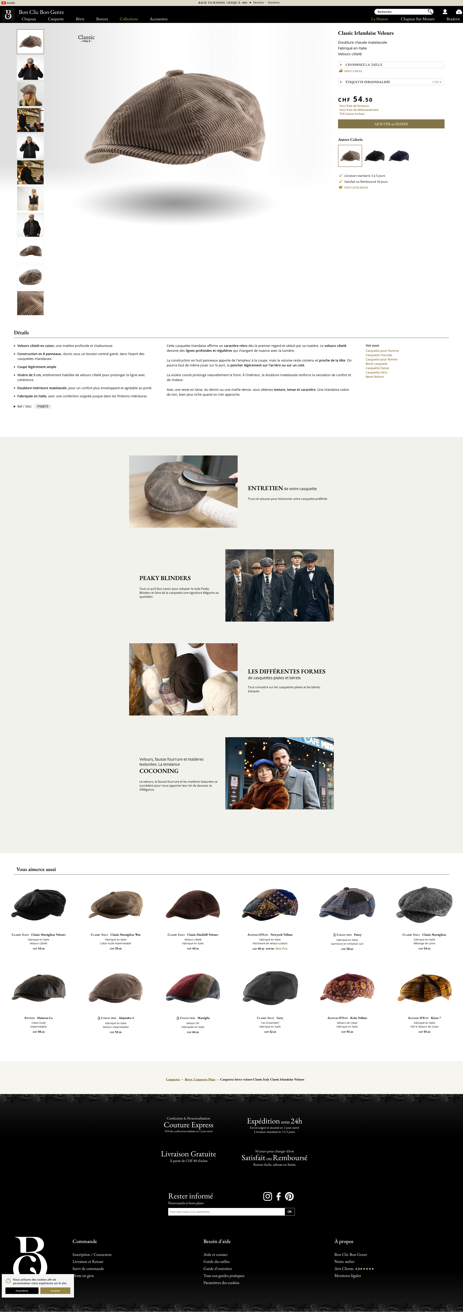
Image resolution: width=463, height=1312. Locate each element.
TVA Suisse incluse (351, 114)
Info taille (353, 71)
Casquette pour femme (381, 359)
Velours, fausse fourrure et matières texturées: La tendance (171, 766)
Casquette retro (376, 372)
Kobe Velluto (347, 1018)
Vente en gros (83, 1275)
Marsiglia (195, 1018)
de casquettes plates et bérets (286, 673)
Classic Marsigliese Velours (39, 935)
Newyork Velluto (270, 935)
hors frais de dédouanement (359, 110)
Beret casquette (376, 364)
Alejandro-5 (117, 1018)
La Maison (379, 18)
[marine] (399, 156)
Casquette (56, 18)
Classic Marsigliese (424, 935)
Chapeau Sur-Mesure (418, 18)
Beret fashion (375, 377)
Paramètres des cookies (221, 1282)
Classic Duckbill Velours (193, 935)
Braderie (453, 18)
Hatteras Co (39, 1018)
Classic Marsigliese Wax (116, 935)
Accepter (55, 1290)
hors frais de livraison (354, 106)
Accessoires (158, 18)
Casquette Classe (377, 368)
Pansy (349, 935)
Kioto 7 (424, 1018)
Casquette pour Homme (382, 351)
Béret (80, 18)
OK (290, 1211)
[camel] (350, 156)
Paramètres (22, 1290)
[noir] (374, 156)
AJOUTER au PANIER (391, 124)
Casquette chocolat (379, 355)
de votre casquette (282, 488)
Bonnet (102, 18)
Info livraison (356, 187)
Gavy (270, 1018)
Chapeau (29, 18)
